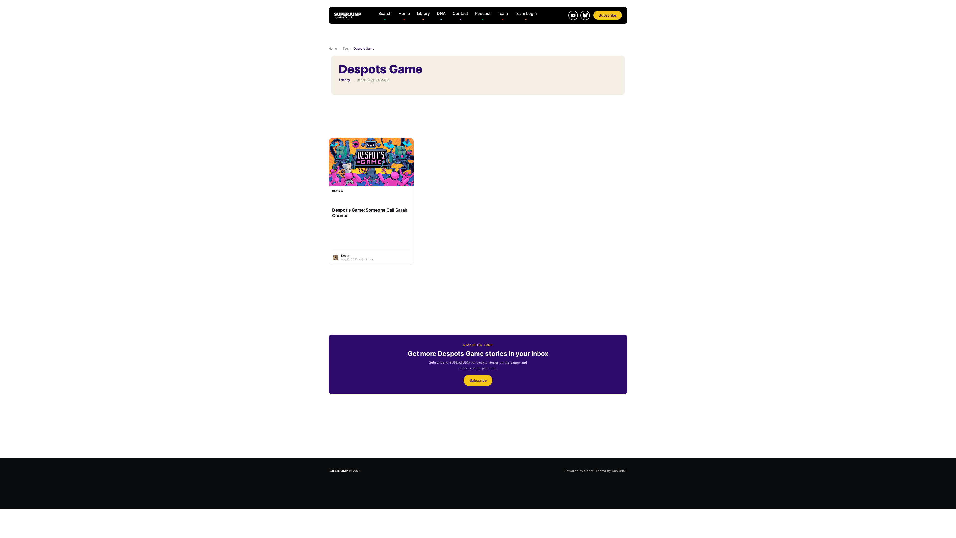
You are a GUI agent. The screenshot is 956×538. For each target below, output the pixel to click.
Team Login (526, 13)
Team (503, 13)
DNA (441, 13)
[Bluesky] (585, 15)
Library (423, 13)
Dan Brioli (619, 471)
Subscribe (607, 15)
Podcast (483, 13)
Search (385, 13)
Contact (460, 13)
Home (404, 13)
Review (337, 190)
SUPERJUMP (338, 471)
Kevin (345, 255)
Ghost (589, 471)
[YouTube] (573, 15)
